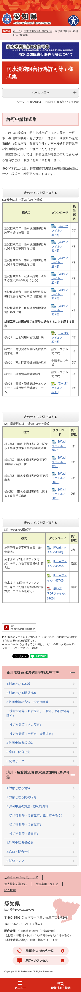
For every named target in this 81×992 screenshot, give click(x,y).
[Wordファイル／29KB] (59, 278)
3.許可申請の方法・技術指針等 (27, 702)
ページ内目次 (41, 92)
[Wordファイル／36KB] (59, 230)
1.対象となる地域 (18, 683)
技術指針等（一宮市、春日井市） (30, 733)
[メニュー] (20, 985)
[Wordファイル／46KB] (59, 446)
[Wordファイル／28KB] (59, 262)
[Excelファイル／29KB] (60, 337)
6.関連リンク (15, 761)
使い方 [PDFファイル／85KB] (57, 593)
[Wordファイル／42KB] (59, 462)
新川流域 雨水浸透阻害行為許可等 (32, 672)
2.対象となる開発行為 (21, 693)
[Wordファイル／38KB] (59, 294)
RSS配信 (10, 890)
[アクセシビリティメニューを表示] (73, 20)
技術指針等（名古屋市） (24, 724)
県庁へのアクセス (36, 960)
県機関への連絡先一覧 (39, 950)
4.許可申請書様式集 (19, 743)
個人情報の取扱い (15, 883)
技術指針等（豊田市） (23, 833)
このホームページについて (21, 877)
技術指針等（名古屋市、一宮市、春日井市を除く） (38, 713)
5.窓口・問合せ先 (18, 752)
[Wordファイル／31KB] (59, 246)
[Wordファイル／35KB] (59, 310)
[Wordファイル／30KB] (59, 494)
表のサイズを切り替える (40, 192)
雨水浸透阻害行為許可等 (38, 31)
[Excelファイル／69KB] (60, 388)
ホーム (17, 31)
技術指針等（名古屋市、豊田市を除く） (35, 815)
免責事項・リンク (47, 883)
